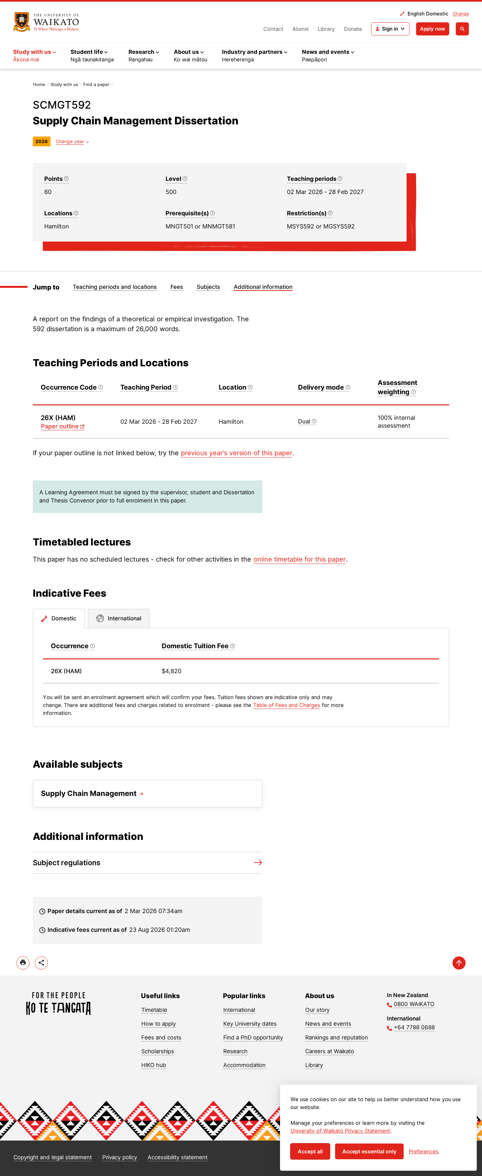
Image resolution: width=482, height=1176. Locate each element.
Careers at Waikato (329, 1051)
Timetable (154, 1010)
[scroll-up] (459, 963)
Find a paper (96, 84)
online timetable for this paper (299, 559)
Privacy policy (119, 1157)
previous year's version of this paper (236, 453)
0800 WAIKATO (414, 1004)
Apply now (432, 29)
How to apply (158, 1023)
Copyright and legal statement (52, 1157)
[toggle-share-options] (41, 963)
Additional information (263, 287)
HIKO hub (153, 1065)
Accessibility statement (178, 1157)
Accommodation (244, 1065)
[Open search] (462, 28)
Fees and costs (161, 1037)
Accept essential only (369, 1151)
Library (326, 29)
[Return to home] (46, 22)
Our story (317, 1010)
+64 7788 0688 (414, 1027)
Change (461, 13)
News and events (328, 1023)
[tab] (59, 619)
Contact (273, 29)
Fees (177, 287)
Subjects (208, 287)
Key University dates (250, 1023)
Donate (353, 29)
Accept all (310, 1151)
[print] (23, 963)
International (239, 1010)
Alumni (300, 29)
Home (39, 84)
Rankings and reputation (336, 1037)
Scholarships (157, 1051)
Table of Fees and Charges (286, 705)
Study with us (64, 84)
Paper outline (60, 426)
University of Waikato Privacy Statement (340, 1130)
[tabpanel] (241, 677)
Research (235, 1051)
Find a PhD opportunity (253, 1037)
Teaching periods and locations (115, 287)
